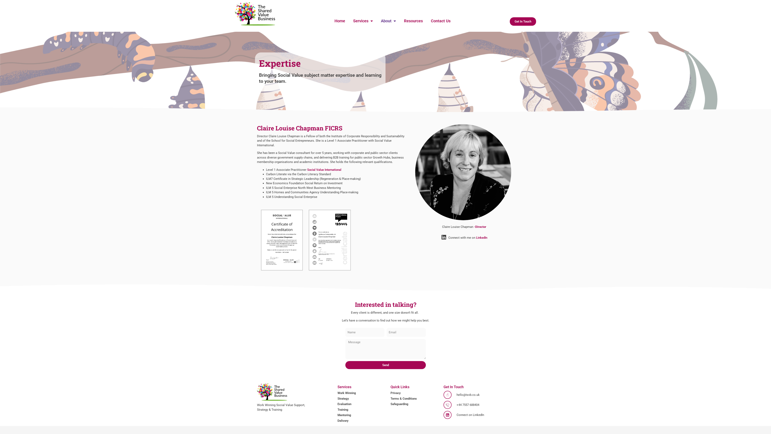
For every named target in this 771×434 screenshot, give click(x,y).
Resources (413, 21)
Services (360, 21)
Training (343, 409)
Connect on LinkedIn (470, 415)
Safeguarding (399, 404)
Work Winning (347, 393)
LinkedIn (481, 238)
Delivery (343, 421)
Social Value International (324, 170)
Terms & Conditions (404, 398)
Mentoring (344, 415)
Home (340, 21)
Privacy (396, 393)
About (386, 21)
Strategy (343, 398)
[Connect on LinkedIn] (448, 415)
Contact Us (441, 21)
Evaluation (344, 404)
